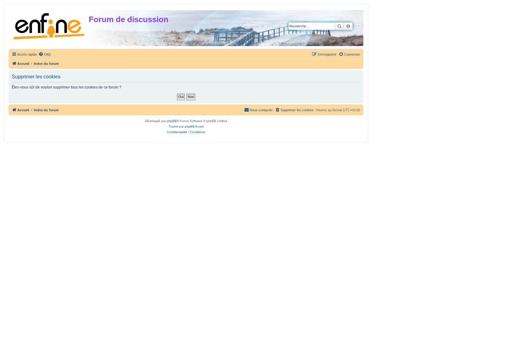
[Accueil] (49, 25)
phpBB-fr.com (194, 126)
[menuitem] (44, 54)
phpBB (172, 121)
